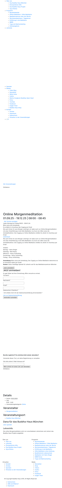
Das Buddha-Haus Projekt (17, 7)
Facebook (13, 104)
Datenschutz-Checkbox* (10, 290)
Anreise (12, 111)
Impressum (13, 113)
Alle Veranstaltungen (9, 184)
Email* (5, 285)
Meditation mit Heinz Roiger (43, 455)
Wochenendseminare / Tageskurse (20, 18)
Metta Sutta (13, 94)
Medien (8, 88)
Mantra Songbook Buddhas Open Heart (22, 98)
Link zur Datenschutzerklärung (12, 295)
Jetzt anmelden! (9, 268)
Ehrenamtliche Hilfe (15, 5)
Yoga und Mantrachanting (17, 24)
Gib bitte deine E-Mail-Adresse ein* (14, 361)
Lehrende (9, 28)
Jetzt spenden (7, 425)
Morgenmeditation (12, 411)
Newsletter (13, 92)
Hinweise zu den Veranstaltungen (20, 117)
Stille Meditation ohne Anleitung (44, 451)
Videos (37, 468)
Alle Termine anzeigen (10, 221)
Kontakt (8, 109)
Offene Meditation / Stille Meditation (21, 14)
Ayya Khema (13, 8)
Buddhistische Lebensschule (43, 453)
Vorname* (6, 275)
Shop (36, 466)
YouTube (12, 102)
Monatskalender (14, 12)
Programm (9, 10)
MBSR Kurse (38, 457)
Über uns (9, 1)
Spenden (9, 86)
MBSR (11, 22)
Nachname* (6, 280)
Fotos (11, 100)
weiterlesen (6, 237)
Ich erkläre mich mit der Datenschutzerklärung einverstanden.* (23, 293)
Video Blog (13, 90)
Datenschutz (13, 115)
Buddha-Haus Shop (15, 107)
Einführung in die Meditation (18, 20)
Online (24, 404)
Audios (12, 96)
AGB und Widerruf (13, 484)
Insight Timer (14, 106)
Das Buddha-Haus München (18, 3)
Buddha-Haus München (13, 418)
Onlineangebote (14, 26)
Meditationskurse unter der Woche (20, 16)
